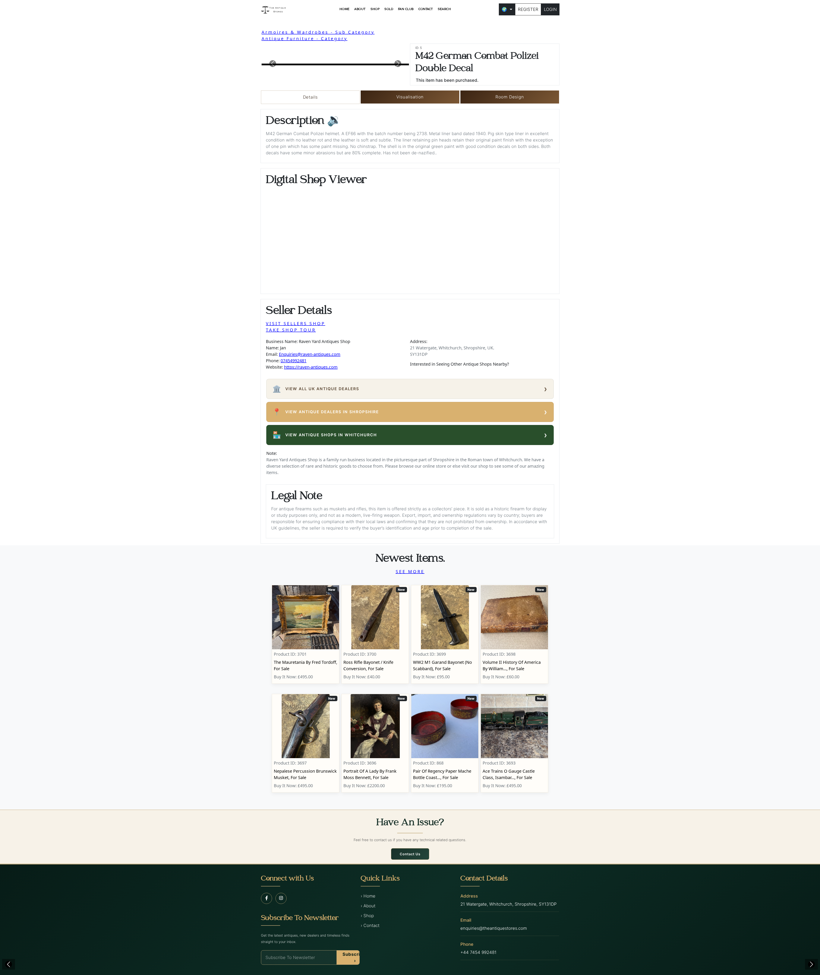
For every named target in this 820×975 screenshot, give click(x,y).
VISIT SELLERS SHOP (295, 323)
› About (368, 905)
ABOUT (360, 9)
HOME (345, 9)
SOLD (388, 9)
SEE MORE (410, 571)
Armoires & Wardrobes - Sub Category (318, 32)
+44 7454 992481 (478, 952)
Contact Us (410, 854)
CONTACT (425, 9)
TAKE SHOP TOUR (291, 330)
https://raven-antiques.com (311, 367)
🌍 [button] (504, 9)
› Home (368, 896)
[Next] (811, 964)
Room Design (509, 96)
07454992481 (293, 360)
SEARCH (444, 9)
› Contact (370, 925)
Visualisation (410, 96)
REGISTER (528, 9)
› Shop (367, 915)
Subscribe (354, 957)
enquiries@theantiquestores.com (493, 928)
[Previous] (8, 964)
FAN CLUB (406, 9)
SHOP (375, 9)
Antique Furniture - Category (304, 38)
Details (310, 97)
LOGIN (550, 9)
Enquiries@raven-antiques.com (309, 354)
